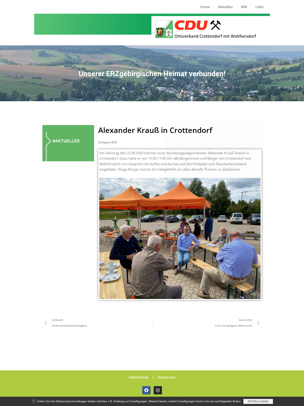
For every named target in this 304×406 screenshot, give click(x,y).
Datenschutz (139, 377)
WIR (244, 7)
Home (205, 7)
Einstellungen (258, 401)
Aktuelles (225, 7)
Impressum (166, 377)
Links (259, 7)
